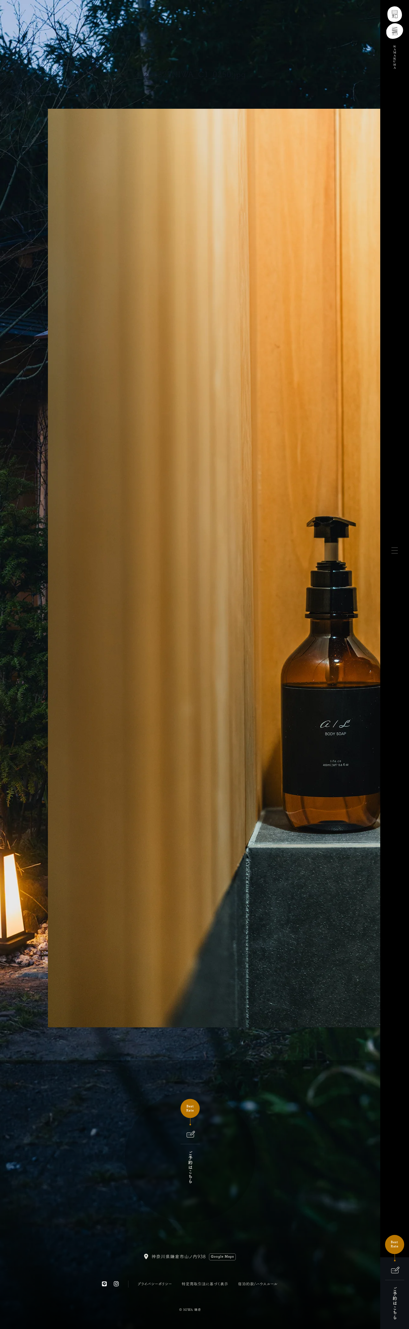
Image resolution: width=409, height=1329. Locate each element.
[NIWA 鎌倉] (394, 34)
